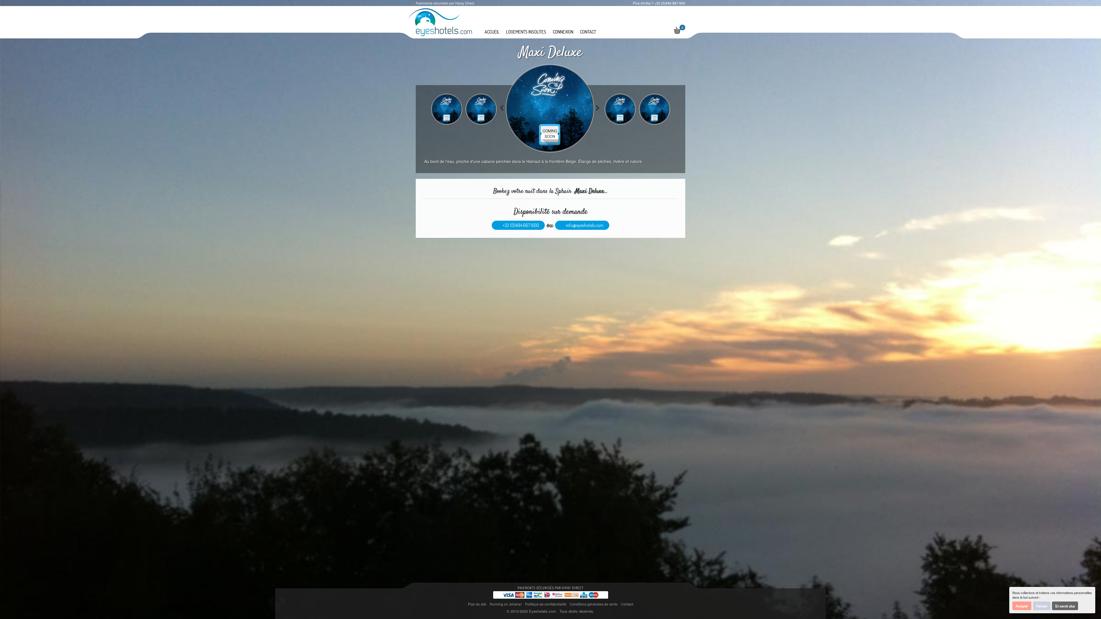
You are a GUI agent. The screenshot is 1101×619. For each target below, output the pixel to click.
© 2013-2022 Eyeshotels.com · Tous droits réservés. (550, 611)
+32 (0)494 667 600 (520, 225)
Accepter (1022, 606)
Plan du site (477, 604)
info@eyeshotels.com (584, 225)
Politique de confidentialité (545, 604)
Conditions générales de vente (594, 604)
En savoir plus (1065, 606)
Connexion (563, 32)
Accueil (492, 32)
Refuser (1041, 606)
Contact (588, 32)
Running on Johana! (506, 604)
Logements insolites (526, 32)
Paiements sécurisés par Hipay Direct (550, 588)
